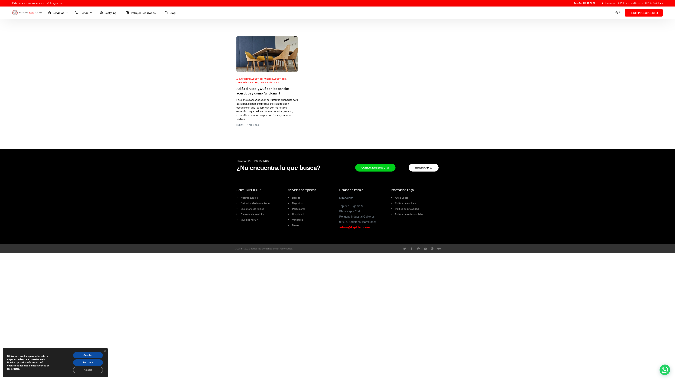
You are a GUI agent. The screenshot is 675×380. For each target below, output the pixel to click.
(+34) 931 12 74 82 (586, 3)
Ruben (239, 125)
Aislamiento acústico (249, 79)
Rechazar (88, 362)
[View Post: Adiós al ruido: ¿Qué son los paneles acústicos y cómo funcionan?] (267, 54)
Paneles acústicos (275, 79)
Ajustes (88, 370)
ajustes (15, 368)
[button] (665, 370)
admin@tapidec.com (354, 227)
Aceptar (87, 355)
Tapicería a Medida (247, 82)
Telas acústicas (269, 82)
